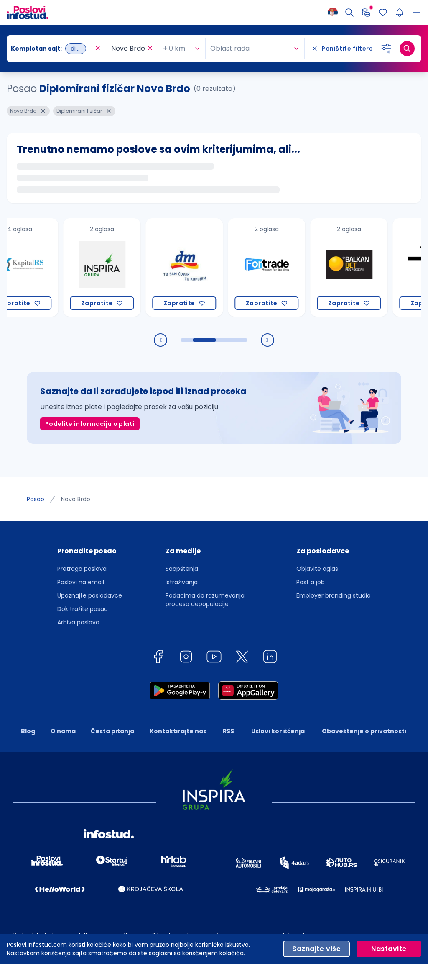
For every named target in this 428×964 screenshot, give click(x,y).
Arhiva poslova (78, 622)
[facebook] (158, 658)
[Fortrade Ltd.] (249, 267)
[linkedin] (270, 658)
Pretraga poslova (82, 568)
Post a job (310, 582)
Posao (35, 499)
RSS (228, 731)
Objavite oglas (317, 568)
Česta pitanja (112, 731)
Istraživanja (182, 582)
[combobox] (52, 48)
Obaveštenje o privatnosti (364, 731)
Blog (28, 731)
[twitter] (242, 658)
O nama (63, 731)
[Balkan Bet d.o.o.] (332, 267)
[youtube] (214, 658)
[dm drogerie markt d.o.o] (167, 267)
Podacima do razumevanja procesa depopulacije (205, 599)
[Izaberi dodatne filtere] (386, 48)
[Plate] (366, 12)
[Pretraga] (349, 12)
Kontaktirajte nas (178, 731)
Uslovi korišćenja (278, 731)
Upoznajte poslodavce (89, 595)
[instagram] (186, 658)
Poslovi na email (80, 582)
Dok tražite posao (82, 609)
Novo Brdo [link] (75, 499)
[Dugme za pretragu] (407, 48)
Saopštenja (182, 568)
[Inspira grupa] (85, 267)
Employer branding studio (333, 595)
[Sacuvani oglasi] (382, 12)
